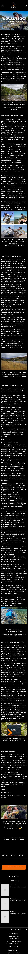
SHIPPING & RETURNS (14, 944)
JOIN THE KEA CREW (14, 929)
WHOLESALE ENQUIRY (13, 941)
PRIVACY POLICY (14, 946)
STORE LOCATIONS (14, 936)
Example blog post (18, 887)
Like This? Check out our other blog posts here (14, 838)
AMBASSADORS (14, 938)
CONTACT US (14, 933)
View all (14, 880)
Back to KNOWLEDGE (15, 867)
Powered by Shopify (14, 952)
